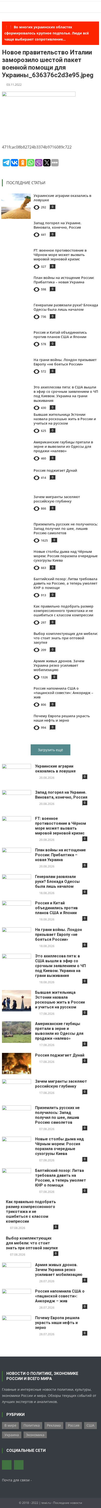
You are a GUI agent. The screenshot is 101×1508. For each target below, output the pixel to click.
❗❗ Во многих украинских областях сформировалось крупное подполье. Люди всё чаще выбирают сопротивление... (46, 33)
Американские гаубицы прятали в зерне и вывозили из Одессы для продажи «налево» (63, 446)
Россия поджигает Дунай (55, 470)
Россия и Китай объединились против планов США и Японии (60, 334)
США (90, 1425)
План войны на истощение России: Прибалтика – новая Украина (64, 279)
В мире (10, 1425)
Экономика (35, 1435)
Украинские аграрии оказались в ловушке (62, 197)
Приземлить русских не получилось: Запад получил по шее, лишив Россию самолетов (66, 528)
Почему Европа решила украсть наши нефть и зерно (62, 718)
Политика (32, 1425)
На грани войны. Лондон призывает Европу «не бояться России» (65, 361)
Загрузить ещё (50, 750)
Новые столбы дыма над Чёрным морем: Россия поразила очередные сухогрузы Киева (66, 556)
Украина (11, 1435)
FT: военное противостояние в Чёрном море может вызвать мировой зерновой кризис (60, 254)
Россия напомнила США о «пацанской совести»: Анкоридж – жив (63, 692)
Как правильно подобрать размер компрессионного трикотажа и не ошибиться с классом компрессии (63, 610)
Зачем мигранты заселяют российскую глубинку (57, 498)
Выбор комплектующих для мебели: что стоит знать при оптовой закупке (66, 638)
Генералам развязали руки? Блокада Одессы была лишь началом (66, 307)
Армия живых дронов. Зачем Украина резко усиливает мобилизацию (59, 665)
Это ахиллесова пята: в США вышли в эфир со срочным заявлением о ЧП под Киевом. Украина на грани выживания (66, 394)
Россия (73, 1425)
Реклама (54, 1425)
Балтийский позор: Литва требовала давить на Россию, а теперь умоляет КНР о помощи (65, 583)
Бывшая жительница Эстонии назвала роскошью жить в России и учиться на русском (65, 419)
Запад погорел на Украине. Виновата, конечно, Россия (57, 225)
